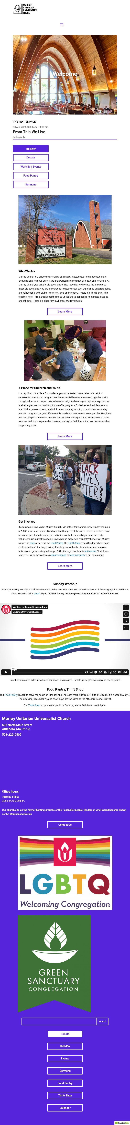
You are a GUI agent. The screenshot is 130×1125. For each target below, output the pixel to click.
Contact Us (65, 824)
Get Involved (26, 521)
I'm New (31, 148)
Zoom (37, 593)
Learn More (65, 311)
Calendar (65, 1107)
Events (65, 1058)
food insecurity (77, 555)
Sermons (30, 184)
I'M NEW (65, 1046)
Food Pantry (30, 175)
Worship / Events (30, 166)
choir (32, 543)
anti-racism (90, 551)
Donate (30, 157)
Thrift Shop (74, 543)
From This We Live (29, 132)
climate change (58, 555)
